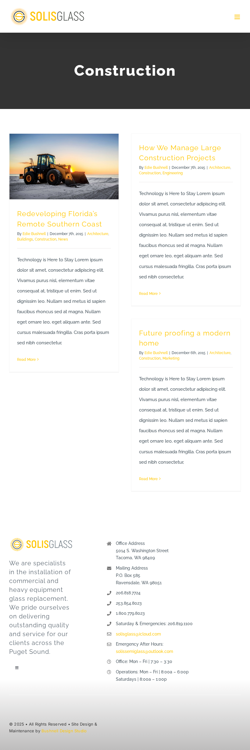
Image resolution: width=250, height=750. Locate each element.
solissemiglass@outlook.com (144, 651)
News (63, 239)
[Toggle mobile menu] (237, 17)
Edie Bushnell (34, 234)
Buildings (25, 239)
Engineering (172, 173)
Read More (26, 359)
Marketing (170, 358)
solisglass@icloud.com (138, 634)
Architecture (97, 234)
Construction (45, 239)
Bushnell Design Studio (64, 730)
